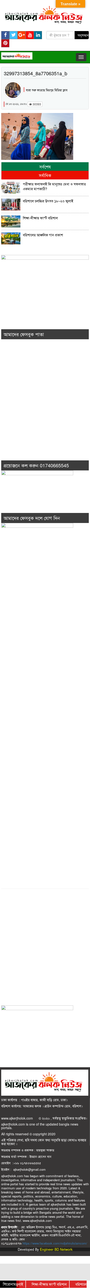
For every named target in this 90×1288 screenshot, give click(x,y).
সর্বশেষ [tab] (45, 166)
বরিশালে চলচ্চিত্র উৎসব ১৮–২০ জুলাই (48, 201)
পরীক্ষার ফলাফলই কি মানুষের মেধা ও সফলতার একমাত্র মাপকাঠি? (54, 186)
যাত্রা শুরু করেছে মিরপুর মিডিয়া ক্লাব (46, 90)
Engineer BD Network (56, 1249)
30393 (36, 104)
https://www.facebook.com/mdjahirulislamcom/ (55, 1243)
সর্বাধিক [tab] (45, 175)
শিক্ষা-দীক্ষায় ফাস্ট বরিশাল (40, 218)
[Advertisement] (45, 406)
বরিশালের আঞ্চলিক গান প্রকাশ (43, 234)
